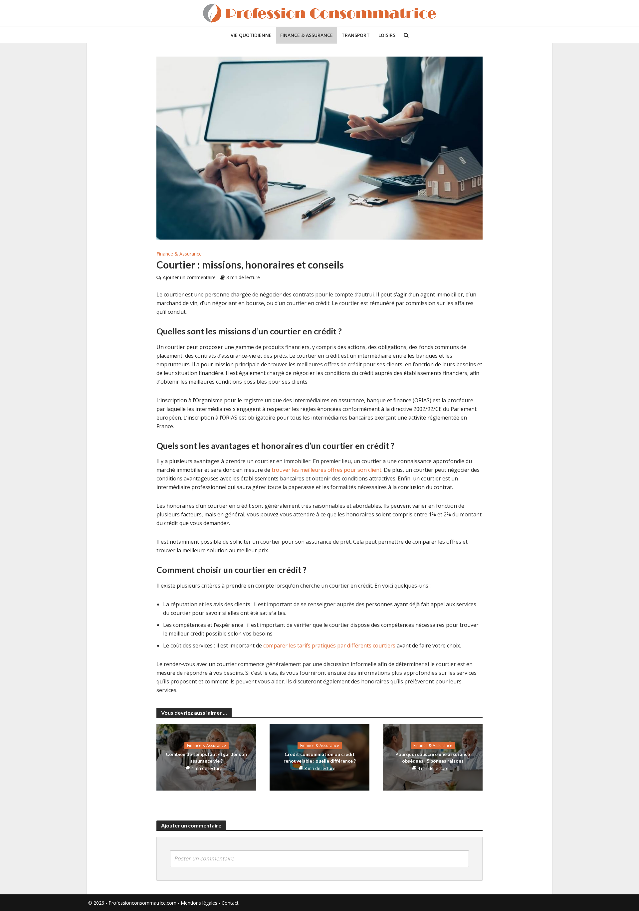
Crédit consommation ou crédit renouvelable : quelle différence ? (320, 757)
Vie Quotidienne (251, 35)
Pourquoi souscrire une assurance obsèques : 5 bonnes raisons (432, 757)
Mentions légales (199, 903)
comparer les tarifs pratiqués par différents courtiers (329, 645)
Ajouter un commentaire (189, 277)
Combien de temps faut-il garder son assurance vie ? (206, 757)
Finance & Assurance (306, 35)
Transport (355, 35)
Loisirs (386, 35)
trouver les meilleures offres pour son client (326, 469)
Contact (230, 903)
